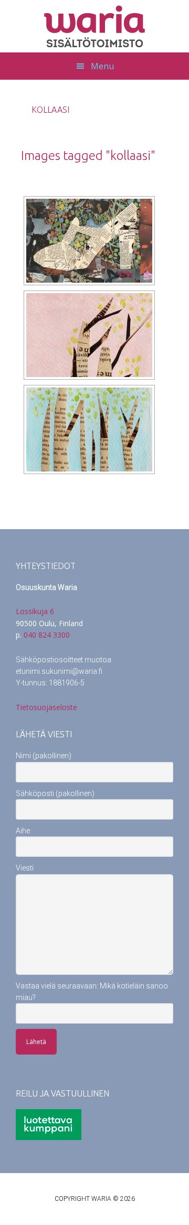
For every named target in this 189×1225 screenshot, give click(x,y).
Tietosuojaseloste (46, 707)
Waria (94, 26)
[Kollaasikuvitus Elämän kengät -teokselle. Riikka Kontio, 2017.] (89, 241)
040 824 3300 (47, 635)
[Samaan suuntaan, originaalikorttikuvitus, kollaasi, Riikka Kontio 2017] (89, 335)
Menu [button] (102, 66)
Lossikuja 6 (35, 611)
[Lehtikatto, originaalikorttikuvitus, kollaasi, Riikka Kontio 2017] (89, 429)
